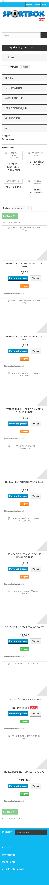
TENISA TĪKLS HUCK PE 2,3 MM (24, 699)
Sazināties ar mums (33, 4)
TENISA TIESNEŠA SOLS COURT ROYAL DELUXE (24, 556)
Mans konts (8, 861)
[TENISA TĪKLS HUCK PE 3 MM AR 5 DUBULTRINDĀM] (24, 388)
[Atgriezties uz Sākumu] (4, 67)
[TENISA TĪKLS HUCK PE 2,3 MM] (24, 679)
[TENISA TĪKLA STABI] (36, 154)
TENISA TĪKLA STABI (36, 163)
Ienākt (44, 4)
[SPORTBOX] (24, 17)
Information (13, 87)
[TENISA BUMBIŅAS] (36, 182)
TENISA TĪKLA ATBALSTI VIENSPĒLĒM (24, 482)
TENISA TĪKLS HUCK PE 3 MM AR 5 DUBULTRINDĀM (24, 410)
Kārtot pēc (6, 208)
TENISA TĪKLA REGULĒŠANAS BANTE (24, 627)
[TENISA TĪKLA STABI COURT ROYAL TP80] (24, 316)
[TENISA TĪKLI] (13, 181)
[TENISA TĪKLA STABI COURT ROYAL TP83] (24, 243)
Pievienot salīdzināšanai (14, 293)
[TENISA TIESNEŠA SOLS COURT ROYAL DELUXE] (24, 533)
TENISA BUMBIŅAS (36, 191)
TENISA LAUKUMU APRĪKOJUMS (13, 166)
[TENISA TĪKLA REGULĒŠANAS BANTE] (24, 606)
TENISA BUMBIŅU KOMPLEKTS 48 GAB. (24, 772)
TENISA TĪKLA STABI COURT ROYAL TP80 (24, 338)
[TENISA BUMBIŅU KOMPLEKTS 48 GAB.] (24, 751)
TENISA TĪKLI (13, 187)
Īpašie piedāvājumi (16, 108)
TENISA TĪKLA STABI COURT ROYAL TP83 (24, 265)
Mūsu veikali (13, 118)
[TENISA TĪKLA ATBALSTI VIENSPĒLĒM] (24, 461)
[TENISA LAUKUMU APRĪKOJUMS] (13, 155)
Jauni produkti (14, 98)
